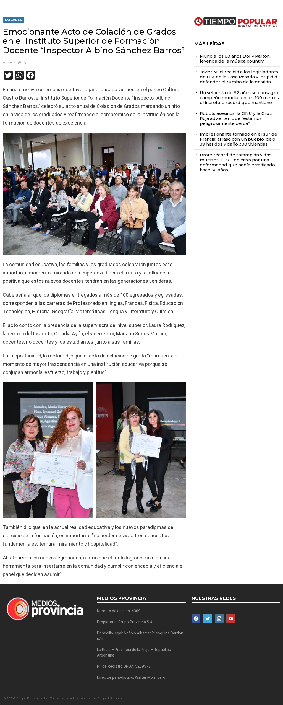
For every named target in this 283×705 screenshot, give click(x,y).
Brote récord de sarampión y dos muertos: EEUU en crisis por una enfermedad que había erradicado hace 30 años (237, 162)
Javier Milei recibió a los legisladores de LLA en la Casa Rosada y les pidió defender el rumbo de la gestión (239, 76)
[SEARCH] (278, 4)
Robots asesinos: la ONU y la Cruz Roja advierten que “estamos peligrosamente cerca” (236, 118)
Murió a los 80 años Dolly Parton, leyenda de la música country (235, 58)
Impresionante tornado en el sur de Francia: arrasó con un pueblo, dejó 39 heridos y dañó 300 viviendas (238, 139)
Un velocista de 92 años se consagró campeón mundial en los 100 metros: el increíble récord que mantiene (240, 97)
